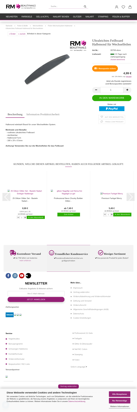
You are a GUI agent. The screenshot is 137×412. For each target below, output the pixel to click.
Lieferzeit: (96, 54)
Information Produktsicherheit (43, 114)
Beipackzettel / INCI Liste (19, 364)
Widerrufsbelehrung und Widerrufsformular (92, 296)
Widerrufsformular (16, 359)
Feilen (76, 360)
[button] (116, 7)
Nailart (89, 16)
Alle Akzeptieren (119, 394)
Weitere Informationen (119, 406)
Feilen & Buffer (121, 16)
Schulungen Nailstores (18, 349)
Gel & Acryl (42, 16)
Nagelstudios (14, 339)
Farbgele (27, 16)
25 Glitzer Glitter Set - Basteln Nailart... (25, 199)
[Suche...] (85, 6)
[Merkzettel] (123, 7)
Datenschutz (78, 313)
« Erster (12, 34)
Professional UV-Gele (83, 333)
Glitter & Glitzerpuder (83, 344)
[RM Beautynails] (22, 6)
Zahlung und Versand (82, 301)
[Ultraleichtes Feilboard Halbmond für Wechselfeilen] (47, 69)
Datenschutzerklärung (76, 401)
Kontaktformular (15, 354)
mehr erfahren (25, 260)
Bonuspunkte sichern (106, 69)
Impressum (78, 288)
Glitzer (77, 16)
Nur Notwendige (119, 401)
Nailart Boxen (61, 16)
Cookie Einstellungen (82, 318)
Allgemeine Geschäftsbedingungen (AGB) (91, 309)
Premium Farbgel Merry (112, 198)
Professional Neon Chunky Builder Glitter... (68, 199)
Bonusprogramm (16, 344)
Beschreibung (15, 114)
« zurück (21, 34)
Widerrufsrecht (79, 305)
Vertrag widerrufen (81, 292)
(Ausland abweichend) (118, 59)
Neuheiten (12, 16)
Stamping (103, 16)
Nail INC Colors (80, 349)
